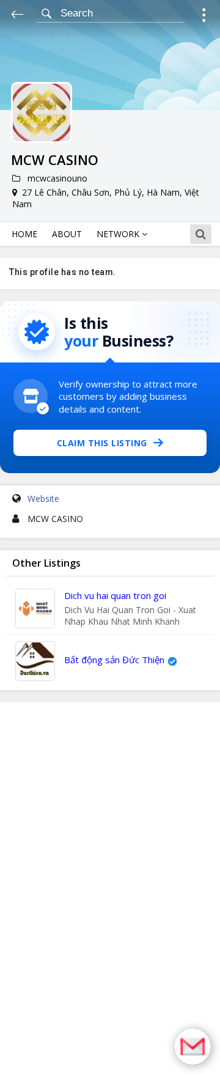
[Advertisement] (110, 888)
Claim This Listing (102, 443)
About (67, 234)
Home (24, 234)
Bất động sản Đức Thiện (114, 659)
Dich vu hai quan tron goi (115, 595)
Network (119, 234)
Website (43, 498)
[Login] (203, 17)
